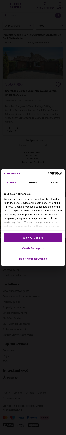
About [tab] (54, 182)
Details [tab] (33, 182)
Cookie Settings (31, 248)
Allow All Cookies (33, 237)
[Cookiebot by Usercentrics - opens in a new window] (48, 173)
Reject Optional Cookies (33, 258)
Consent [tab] (12, 182)
